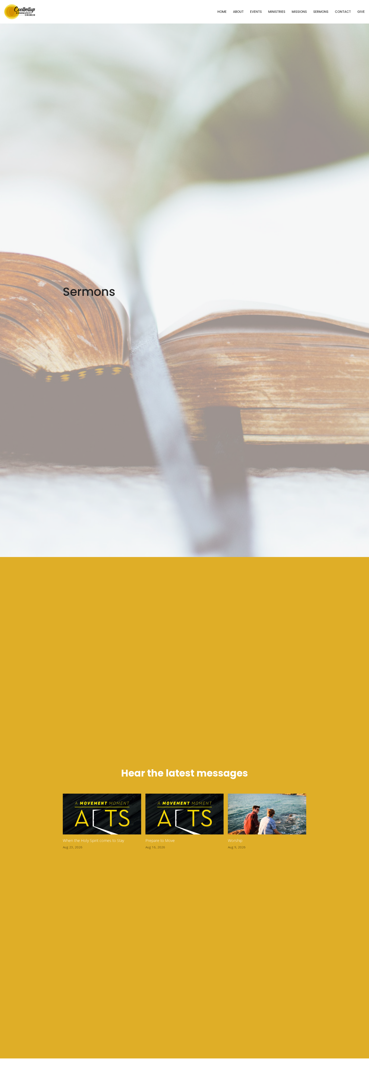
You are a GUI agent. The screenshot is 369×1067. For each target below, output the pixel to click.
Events (256, 11)
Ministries (276, 11)
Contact (343, 11)
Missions (299, 11)
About (238, 11)
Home (222, 11)
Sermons (320, 11)
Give (361, 11)
